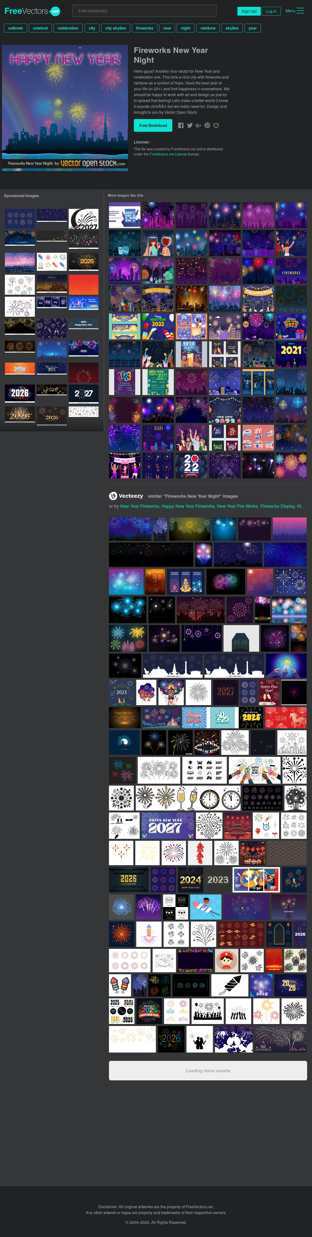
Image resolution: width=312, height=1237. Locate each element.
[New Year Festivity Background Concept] (291, 326)
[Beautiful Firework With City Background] (225, 243)
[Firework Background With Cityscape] (291, 410)
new (167, 28)
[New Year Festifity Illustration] (225, 465)
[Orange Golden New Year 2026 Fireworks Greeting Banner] (20, 373)
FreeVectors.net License (168, 154)
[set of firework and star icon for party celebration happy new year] (52, 219)
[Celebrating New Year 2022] (158, 326)
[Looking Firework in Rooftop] (225, 326)
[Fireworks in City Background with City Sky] (258, 410)
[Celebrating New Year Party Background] (158, 354)
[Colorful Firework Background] (291, 438)
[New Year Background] (225, 410)
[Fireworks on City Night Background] (291, 215)
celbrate (15, 28)
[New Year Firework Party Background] (225, 271)
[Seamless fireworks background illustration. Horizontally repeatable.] (289, 610)
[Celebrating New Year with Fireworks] (191, 326)
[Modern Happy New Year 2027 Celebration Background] (83, 395)
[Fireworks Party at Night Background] (191, 271)
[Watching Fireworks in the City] (158, 271)
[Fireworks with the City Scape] (225, 382)
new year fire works (237, 506)
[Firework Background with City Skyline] (258, 215)
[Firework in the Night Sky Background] (191, 382)
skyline (232, 28)
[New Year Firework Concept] (258, 465)
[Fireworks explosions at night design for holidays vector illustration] (164, 638)
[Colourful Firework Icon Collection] (158, 465)
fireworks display (277, 506)
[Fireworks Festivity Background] (291, 465)
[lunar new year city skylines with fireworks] (83, 285)
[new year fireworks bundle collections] (20, 219)
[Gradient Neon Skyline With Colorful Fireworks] (124, 271)
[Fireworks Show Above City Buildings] (258, 243)
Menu (290, 10)
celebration (68, 28)
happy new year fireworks (188, 506)
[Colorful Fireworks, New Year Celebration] (191, 410)
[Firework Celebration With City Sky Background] (291, 382)
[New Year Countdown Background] (191, 465)
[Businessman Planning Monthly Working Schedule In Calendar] (124, 215)
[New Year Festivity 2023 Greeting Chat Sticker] (258, 438)
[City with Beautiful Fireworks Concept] (158, 438)
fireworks (144, 28)
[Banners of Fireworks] (258, 382)
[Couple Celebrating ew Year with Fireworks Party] (291, 243)
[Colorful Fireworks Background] (124, 438)
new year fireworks (139, 506)
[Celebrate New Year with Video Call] (158, 243)
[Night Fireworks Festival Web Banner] (124, 326)
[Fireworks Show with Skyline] (291, 271)
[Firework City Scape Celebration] (158, 410)
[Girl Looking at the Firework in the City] (124, 299)
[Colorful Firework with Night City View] (258, 326)
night (185, 28)
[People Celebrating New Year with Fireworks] (258, 354)
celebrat (40, 28)
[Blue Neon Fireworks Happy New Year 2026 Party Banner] (52, 373)
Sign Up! (249, 11)
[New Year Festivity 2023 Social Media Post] (225, 438)
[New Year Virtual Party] (124, 465)
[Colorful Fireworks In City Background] (158, 215)
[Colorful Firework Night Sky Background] (124, 410)
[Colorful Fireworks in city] (191, 243)
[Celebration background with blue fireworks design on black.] (127, 610)
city (92, 28)
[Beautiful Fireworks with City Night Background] (191, 299)
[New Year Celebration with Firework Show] (124, 354)
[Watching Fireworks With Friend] (291, 354)
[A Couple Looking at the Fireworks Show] (124, 243)
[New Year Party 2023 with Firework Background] (124, 382)
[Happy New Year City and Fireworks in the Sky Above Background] (225, 299)
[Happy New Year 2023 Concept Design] (191, 438)
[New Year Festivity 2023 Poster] (158, 382)
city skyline (115, 28)
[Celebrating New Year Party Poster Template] (191, 354)
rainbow (208, 28)
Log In (271, 11)
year (253, 28)
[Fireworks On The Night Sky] (291, 299)
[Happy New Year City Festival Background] (158, 299)
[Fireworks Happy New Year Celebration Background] (83, 373)
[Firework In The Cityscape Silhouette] (191, 215)
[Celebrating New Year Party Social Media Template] (225, 354)
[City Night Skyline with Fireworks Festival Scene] (225, 215)
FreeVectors (32, 11)
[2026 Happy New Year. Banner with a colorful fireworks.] (83, 329)
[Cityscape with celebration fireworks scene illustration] (201, 610)
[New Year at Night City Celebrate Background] (258, 299)
